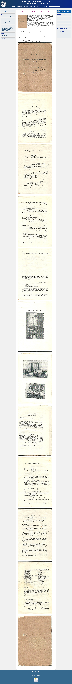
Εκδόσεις (31, 6)
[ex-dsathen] (3, 4)
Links (47, 6)
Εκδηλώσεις (25, 6)
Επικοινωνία (42, 6)
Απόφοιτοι (36, 6)
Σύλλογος (13, 6)
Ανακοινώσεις (19, 6)
